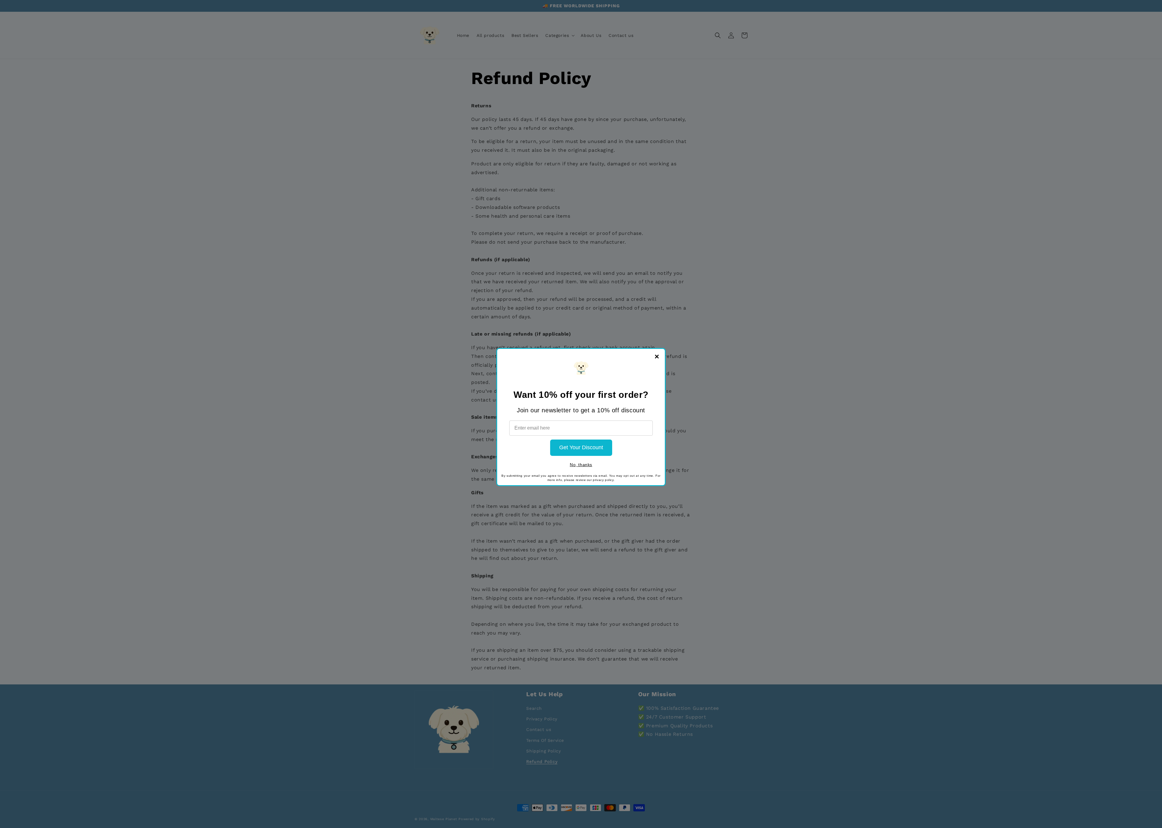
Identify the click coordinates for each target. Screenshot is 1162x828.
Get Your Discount (581, 447)
